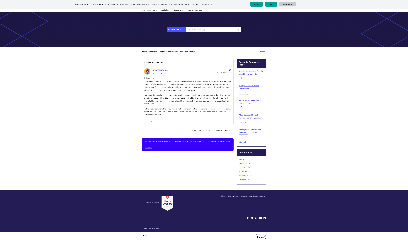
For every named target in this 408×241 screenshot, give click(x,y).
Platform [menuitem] (224, 196)
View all (242, 142)
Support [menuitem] (262, 196)
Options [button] (262, 52)
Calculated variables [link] (187, 52)
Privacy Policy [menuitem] (156, 228)
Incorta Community (149, 52)
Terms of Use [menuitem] (147, 228)
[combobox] (213, 29)
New (153, 78)
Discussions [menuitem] (178, 10)
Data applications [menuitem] (233, 196)
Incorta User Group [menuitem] (195, 10)
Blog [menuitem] (250, 196)
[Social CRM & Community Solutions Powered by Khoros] (261, 236)
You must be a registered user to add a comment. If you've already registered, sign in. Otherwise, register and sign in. (187, 142)
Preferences (288, 4)
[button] (256, 4)
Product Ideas (173, 52)
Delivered (243, 179)
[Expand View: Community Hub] (156, 10)
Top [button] (145, 236)
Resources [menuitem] (244, 196)
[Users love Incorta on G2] (167, 203)
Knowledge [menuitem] (164, 10)
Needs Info (243, 163)
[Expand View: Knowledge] (170, 10)
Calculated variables (153, 62)
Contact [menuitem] (255, 196)
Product (162, 52)
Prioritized (243, 171)
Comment (148, 148)
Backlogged (244, 175)
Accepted (243, 167)
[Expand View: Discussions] (184, 10)
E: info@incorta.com (152, 202)
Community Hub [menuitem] (148, 10)
